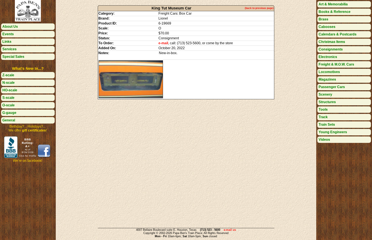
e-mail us (230, 229)
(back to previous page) (259, 8)
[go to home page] (28, 20)
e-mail (163, 43)
